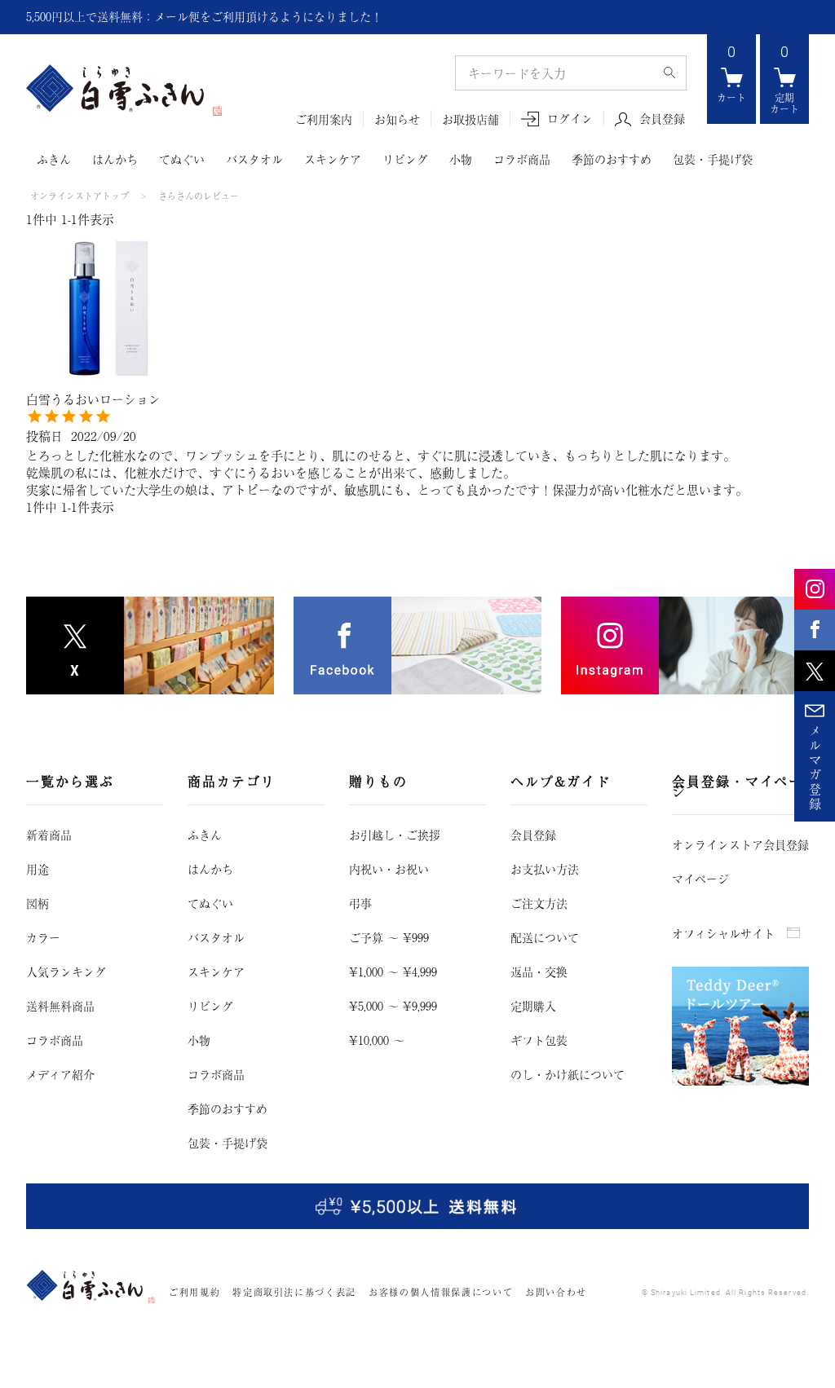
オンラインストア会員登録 (740, 844)
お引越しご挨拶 (394, 834)
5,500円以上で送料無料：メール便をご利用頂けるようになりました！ (204, 16)
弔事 (360, 903)
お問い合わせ (556, 1291)
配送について (544, 937)
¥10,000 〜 (376, 1040)
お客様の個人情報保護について (441, 1291)
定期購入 (533, 1006)
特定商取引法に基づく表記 (294, 1291)
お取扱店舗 (470, 119)
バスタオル (254, 159)
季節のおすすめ (612, 159)
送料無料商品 (60, 1006)
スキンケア (332, 159)
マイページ (700, 878)
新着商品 (49, 834)
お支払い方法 (544, 869)
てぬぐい (182, 159)
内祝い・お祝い (389, 869)
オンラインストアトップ (79, 195)
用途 (37, 869)
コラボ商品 (521, 159)
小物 (460, 159)
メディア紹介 (60, 1074)
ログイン (570, 119)
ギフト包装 (539, 1040)
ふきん (54, 159)
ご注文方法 (539, 903)
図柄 (37, 903)
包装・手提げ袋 (713, 159)
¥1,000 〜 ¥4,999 (393, 971)
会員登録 (662, 119)
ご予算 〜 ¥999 (389, 937)
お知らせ (397, 119)
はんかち (115, 159)
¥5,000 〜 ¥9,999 (393, 1006)
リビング (405, 159)
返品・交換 (539, 971)
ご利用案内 (323, 119)
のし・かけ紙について (567, 1074)
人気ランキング (66, 971)
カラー (43, 937)
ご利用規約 (194, 1291)
